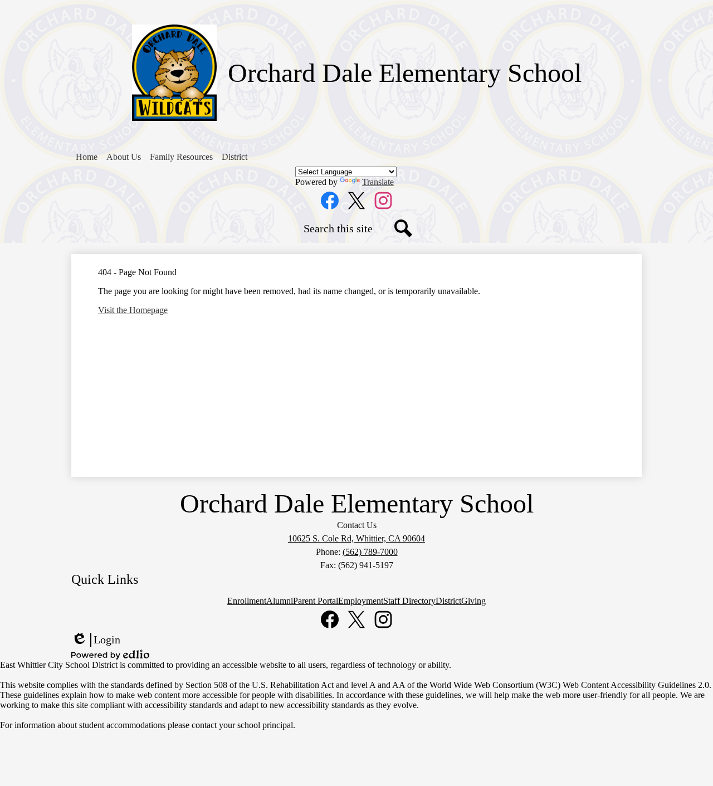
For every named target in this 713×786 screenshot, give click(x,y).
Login (95, 640)
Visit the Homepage (133, 310)
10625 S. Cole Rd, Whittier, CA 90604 (356, 538)
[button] (123, 157)
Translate (378, 182)
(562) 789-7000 (370, 551)
